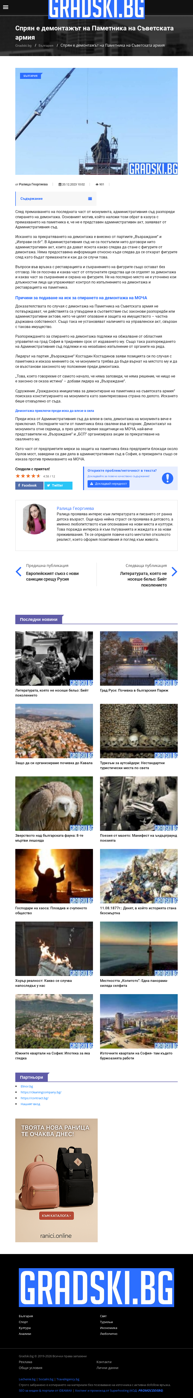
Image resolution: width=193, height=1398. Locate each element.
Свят (103, 1316)
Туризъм (106, 1322)
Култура (25, 1328)
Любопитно (108, 1334)
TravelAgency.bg (67, 1379)
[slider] (28, 476)
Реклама (25, 1362)
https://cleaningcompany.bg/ (41, 1092)
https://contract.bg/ (34, 1098)
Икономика (108, 1328)
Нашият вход (30, 1104)
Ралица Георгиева (33, 184)
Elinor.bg (27, 1086)
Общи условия (30, 1367)
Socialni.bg (46, 1379)
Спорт (23, 1322)
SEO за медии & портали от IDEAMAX (45, 1390)
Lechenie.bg (27, 1379)
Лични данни (107, 1367)
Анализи (25, 1334)
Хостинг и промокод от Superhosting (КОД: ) (119, 1390)
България (46, 45)
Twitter (57, 485)
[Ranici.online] (56, 1180)
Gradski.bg (23, 45)
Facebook (28, 485)
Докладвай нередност (110, 484)
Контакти (104, 1362)
